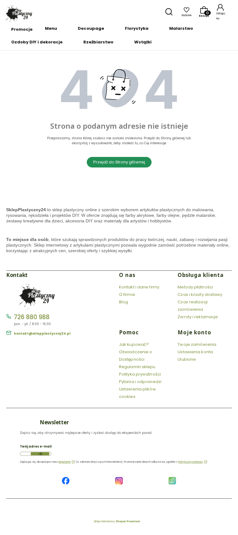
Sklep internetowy (117, 521)
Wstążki (143, 42)
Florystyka (136, 28)
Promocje (22, 29)
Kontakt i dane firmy (139, 287)
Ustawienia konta (195, 352)
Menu (51, 28)
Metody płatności (195, 287)
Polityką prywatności (190, 462)
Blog (123, 302)
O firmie (127, 294)
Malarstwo (181, 28)
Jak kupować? (134, 344)
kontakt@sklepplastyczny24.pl (42, 333)
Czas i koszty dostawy (200, 294)
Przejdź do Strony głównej (119, 162)
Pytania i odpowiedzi (140, 382)
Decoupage (91, 28)
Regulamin (65, 462)
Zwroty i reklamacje (198, 317)
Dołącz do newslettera (40, 453)
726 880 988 (32, 317)
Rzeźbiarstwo (98, 42)
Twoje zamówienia (197, 344)
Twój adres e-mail (35, 446)
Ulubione (187, 359)
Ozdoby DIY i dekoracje (37, 42)
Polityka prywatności (140, 374)
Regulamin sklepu (137, 367)
